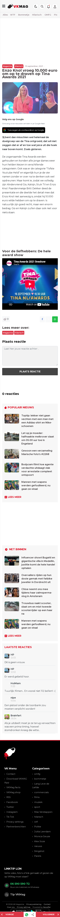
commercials (41, 792)
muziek (38, 802)
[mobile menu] (3, 6)
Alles (5, 14)
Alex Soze (39, 841)
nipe (13, 697)
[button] (42, 6)
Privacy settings (14, 821)
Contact (10, 774)
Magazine (7, 66)
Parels (37, 856)
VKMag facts (13, 787)
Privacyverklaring (33, 904)
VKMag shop (13, 792)
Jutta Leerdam (42, 831)
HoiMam (16, 683)
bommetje (40, 778)
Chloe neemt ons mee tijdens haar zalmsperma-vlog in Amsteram (36, 593)
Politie (37, 826)
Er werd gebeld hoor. (17, 676)
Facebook (12, 802)
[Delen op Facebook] (42, 319)
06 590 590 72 (20, 883)
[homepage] (18, 6)
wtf (36, 821)
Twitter (10, 807)
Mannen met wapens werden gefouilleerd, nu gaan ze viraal (35, 485)
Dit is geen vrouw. (15, 662)
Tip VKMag (17, 894)
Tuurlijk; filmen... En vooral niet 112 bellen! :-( (30, 691)
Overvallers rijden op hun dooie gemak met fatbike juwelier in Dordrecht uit (36, 579)
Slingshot (39, 851)
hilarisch (19, 66)
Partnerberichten (16, 826)
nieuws (38, 846)
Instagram (12, 812)
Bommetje (23, 14)
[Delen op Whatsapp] (55, 319)
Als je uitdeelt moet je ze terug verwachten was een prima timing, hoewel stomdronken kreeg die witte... (30, 727)
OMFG (48, 14)
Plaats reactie (30, 371)
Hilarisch (37, 14)
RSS (8, 797)
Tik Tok (10, 816)
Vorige (10, 914)
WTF (12, 14)
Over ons (11, 907)
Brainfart (16, 715)
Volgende (48, 914)
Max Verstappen (43, 812)
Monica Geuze (42, 836)
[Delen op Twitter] (48, 319)
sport (37, 807)
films (36, 797)
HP (12, 654)
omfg (37, 774)
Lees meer (14, 497)
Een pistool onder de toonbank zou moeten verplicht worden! (25, 707)
